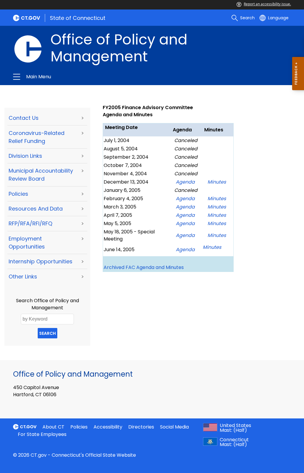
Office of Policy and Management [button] (89, 77)
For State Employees (42, 434)
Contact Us (24, 118)
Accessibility (108, 426)
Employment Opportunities (27, 242)
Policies (18, 194)
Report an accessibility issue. (267, 4)
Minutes (217, 235)
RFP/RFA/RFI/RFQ (30, 223)
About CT (53, 426)
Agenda (185, 249)
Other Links (23, 276)
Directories (141, 426)
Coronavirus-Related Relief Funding (36, 137)
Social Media (174, 426)
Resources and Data (36, 208)
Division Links (25, 156)
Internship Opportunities (40, 261)
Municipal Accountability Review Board (41, 174)
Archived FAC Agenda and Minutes (144, 267)
